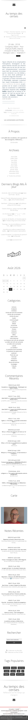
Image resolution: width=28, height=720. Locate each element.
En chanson (14, 327)
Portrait (14, 357)
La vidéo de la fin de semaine (14, 342)
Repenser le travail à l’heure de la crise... (14, 539)
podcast (14, 353)
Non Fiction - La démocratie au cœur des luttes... (14, 549)
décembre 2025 (14, 171)
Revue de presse (14, 362)
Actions (14, 307)
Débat (14, 324)
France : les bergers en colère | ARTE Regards (14, 559)
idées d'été (14, 336)
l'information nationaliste (18, 231)
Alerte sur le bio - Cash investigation (14, 612)
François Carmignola (7, 462)
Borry (3, 432)
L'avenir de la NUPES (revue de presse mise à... (18, 398)
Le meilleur (14, 348)
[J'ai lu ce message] (26, 716)
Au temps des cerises (14, 15)
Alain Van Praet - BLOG (17, 194)
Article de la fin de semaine (14, 312)
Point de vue (14, 355)
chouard (15, 112)
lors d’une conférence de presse (14, 83)
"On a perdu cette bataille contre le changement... (17, 474)
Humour (14, 333)
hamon (12, 674)
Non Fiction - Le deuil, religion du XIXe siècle (14, 585)
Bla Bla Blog (14, 210)
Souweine (4, 387)
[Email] (14, 4)
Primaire (14, 359)
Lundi (8, 240)
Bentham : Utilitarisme (8, 203)
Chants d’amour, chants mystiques (13, 209)
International (14, 338)
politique (14, 668)
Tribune (14, 366)
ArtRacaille (17, 236)
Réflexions (14, 360)
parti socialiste (20, 674)
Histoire (14, 331)
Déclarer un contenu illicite (8, 713)
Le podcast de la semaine (14, 349)
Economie (14, 325)
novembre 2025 (14, 173)
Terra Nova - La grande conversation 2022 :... (17, 421)
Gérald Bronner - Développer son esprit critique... (18, 387)
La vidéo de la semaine (14, 344)
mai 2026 (14, 162)
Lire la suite (14, 142)
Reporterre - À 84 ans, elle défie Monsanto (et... (14, 577)
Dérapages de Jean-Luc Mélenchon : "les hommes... (16, 483)
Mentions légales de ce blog (19, 713)
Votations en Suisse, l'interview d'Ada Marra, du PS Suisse (15, 37)
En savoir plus (9, 718)
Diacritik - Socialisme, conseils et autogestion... (14, 602)
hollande (6, 674)
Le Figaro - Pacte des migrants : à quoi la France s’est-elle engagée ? (15, 32)
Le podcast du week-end (14, 351)
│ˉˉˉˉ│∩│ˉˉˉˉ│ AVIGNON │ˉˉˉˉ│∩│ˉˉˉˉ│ (17, 214)
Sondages (14, 364)
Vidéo (14, 368)
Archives (14, 311)
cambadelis (6, 668)
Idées (14, 335)
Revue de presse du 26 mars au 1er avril (16, 432)
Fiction (14, 329)
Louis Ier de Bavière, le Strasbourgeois (14, 219)
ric (16, 113)
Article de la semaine (14, 314)
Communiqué (14, 320)
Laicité (14, 346)
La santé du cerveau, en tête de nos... (14, 621)
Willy (2, 443)
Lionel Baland (17, 226)
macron (13, 671)
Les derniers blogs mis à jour (6, 710)
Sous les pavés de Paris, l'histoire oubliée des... (14, 594)
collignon (3, 473)
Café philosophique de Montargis (17, 204)
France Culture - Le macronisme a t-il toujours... (17, 453)
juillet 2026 (14, 158)
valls (18, 671)
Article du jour (18, 110)
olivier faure (21, 668)
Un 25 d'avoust (7, 214)
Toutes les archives (15, 176)
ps (22, 671)
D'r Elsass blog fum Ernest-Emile (15, 221)
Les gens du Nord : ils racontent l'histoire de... (14, 568)
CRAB (3, 483)
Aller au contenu (6, 1)
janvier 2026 (14, 169)
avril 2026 (14, 164)
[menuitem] (14, 32)
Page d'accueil (15, 35)
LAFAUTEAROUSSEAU (17, 200)
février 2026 (14, 168)
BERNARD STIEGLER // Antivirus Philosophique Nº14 (16, 462)
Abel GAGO (5, 398)
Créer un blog (11, 708)
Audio (14, 318)
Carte (14, 495)
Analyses (14, 309)
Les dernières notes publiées (18, 710)
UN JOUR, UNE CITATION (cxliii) (11, 193)
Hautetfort (17, 708)
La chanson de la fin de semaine (14, 340)
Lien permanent (14, 108)
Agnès (3, 420)
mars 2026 (14, 166)
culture (14, 322)
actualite (7, 671)
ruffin (9, 112)
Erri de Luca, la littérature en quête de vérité (16, 443)
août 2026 (14, 157)
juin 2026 (14, 160)
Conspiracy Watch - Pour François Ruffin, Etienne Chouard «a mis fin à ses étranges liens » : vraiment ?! (14, 49)
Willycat (3, 452)
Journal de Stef (17, 240)
